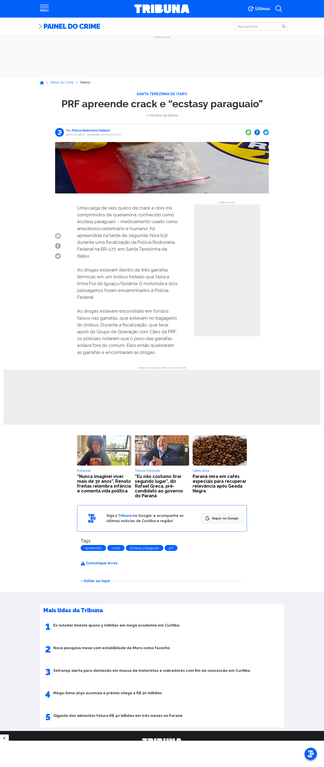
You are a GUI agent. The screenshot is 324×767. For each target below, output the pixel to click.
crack (116, 548)
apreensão (93, 548)
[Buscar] (284, 26)
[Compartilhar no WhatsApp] (248, 132)
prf (171, 548)
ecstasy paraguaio (144, 548)
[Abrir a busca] (279, 9)
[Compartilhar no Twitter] (266, 132)
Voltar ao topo (97, 581)
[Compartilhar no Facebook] (257, 132)
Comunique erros (101, 563)
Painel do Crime (71, 26)
